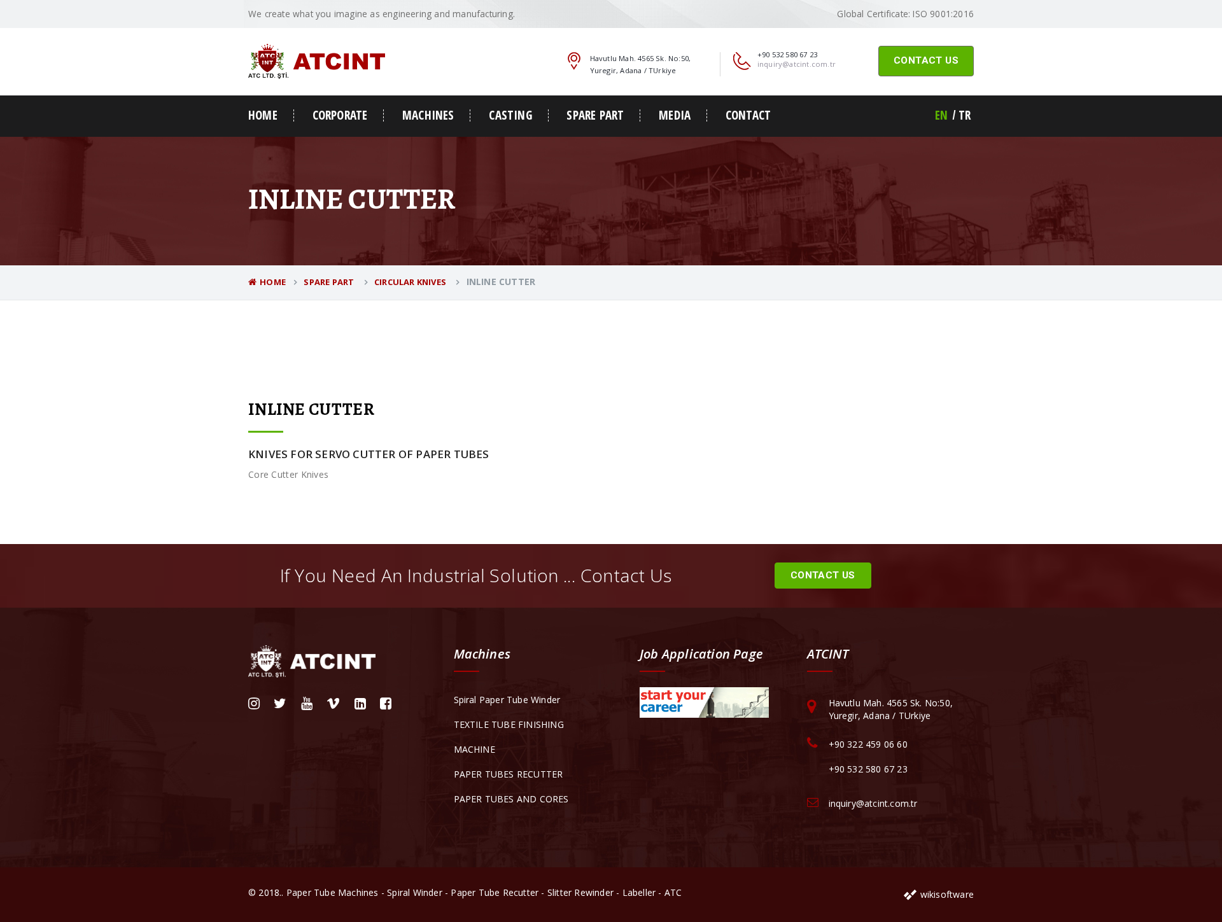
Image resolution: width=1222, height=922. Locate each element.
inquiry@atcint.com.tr (796, 64)
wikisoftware (945, 894)
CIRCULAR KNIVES (411, 282)
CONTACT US (926, 60)
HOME (262, 115)
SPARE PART (595, 115)
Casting (510, 115)
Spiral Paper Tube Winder (507, 700)
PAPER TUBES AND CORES (511, 799)
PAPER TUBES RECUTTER (508, 774)
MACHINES (428, 115)
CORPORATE (340, 115)
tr (965, 115)
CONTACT (748, 115)
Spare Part (330, 282)
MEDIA (675, 115)
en (941, 115)
